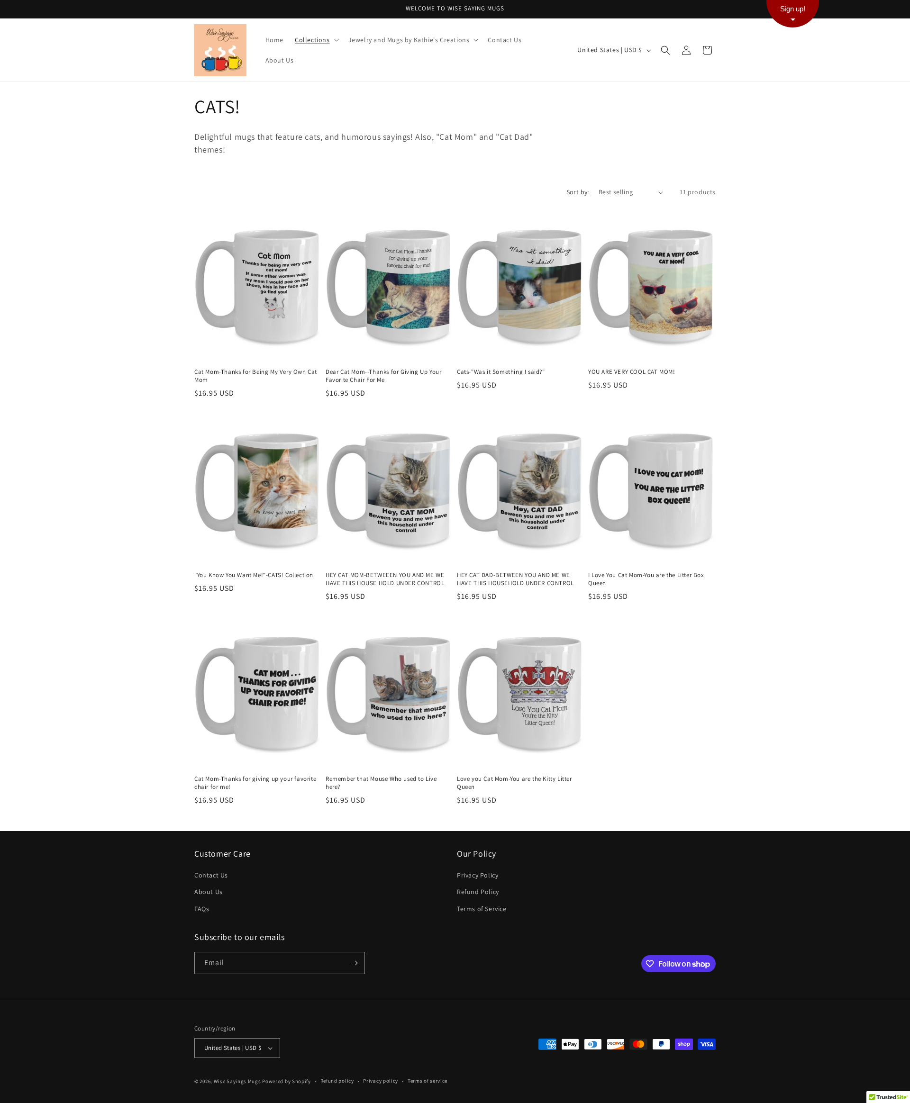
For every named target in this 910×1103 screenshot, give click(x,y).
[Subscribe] (354, 963)
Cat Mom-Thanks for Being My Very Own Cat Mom (255, 376)
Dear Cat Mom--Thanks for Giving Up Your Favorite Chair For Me (383, 376)
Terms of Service (482, 908)
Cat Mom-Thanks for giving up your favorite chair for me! (255, 783)
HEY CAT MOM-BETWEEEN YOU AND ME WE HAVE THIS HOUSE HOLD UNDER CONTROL (385, 579)
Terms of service (427, 1080)
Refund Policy (478, 891)
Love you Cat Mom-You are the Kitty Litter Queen (514, 783)
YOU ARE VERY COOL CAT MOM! (631, 372)
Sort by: (577, 192)
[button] (316, 40)
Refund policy (337, 1080)
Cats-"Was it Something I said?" (501, 372)
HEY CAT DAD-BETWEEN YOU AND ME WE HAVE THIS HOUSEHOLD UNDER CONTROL (515, 579)
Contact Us (211, 875)
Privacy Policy (477, 875)
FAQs (201, 908)
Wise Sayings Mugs (237, 1081)
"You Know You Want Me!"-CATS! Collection (253, 575)
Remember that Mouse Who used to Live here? (381, 783)
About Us (208, 891)
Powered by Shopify (286, 1081)
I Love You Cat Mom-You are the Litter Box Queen (646, 579)
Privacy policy (380, 1080)
